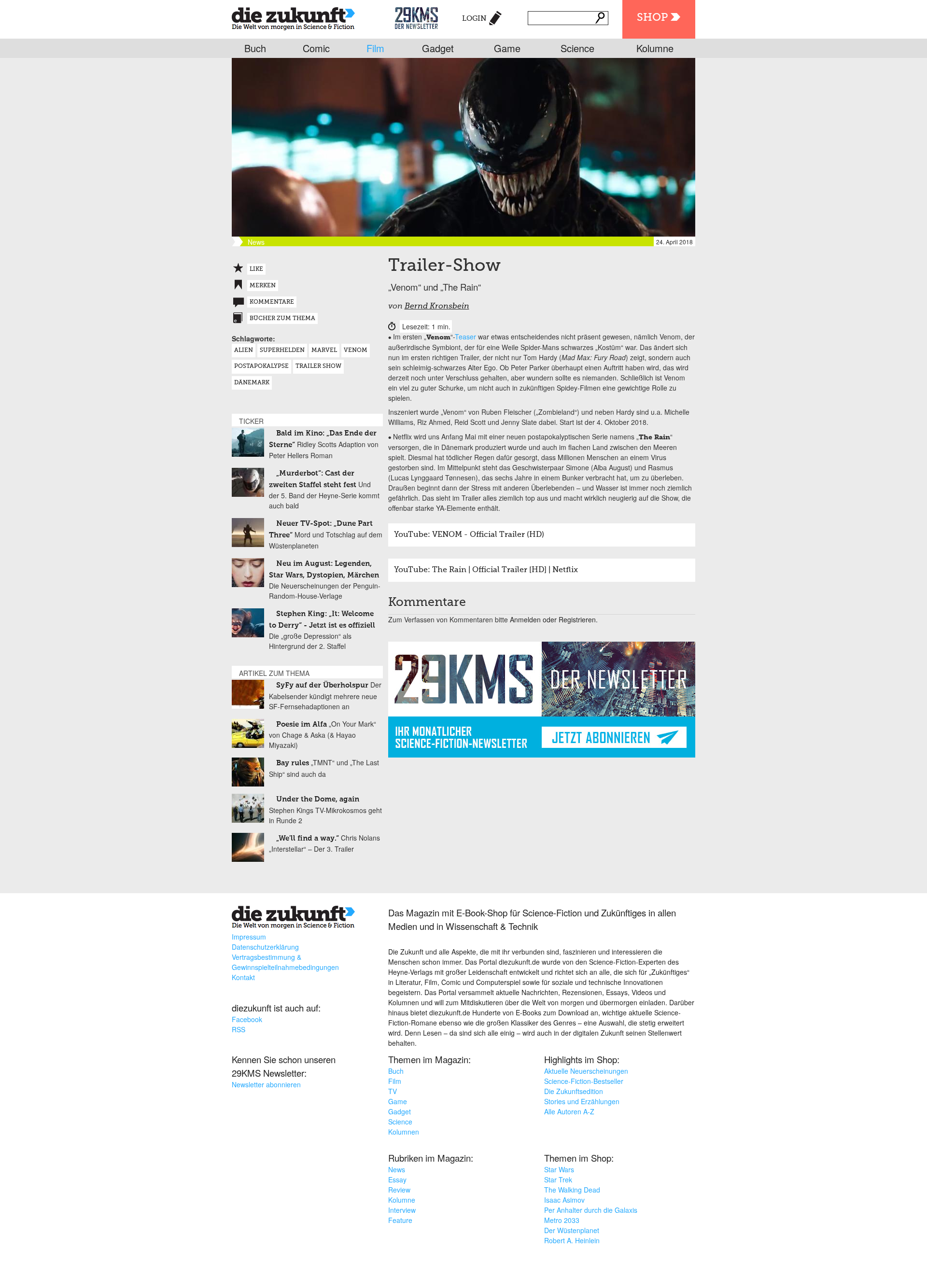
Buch (255, 48)
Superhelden (282, 350)
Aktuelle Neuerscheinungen (586, 1071)
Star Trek (558, 1179)
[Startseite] (293, 16)
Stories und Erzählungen (581, 1101)
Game (507, 48)
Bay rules (292, 763)
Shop (652, 18)
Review (399, 1189)
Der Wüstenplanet (571, 1230)
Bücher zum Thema (282, 319)
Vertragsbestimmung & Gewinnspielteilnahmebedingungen (285, 962)
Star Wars (559, 1169)
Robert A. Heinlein (572, 1240)
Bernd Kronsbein (437, 306)
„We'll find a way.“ (307, 838)
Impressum (249, 936)
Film (375, 48)
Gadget (438, 48)
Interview (402, 1210)
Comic (316, 48)
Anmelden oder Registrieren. (554, 619)
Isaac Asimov (564, 1200)
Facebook (247, 1019)
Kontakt (243, 977)
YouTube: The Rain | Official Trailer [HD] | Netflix (486, 570)
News (396, 1169)
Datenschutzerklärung (265, 947)
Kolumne (655, 48)
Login (474, 18)
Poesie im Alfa (301, 724)
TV (392, 1091)
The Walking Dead (572, 1189)
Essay (397, 1179)
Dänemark (251, 383)
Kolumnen (403, 1132)
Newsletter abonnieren (266, 1084)
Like (256, 269)
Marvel (324, 350)
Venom (355, 350)
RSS (238, 1029)
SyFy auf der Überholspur (322, 685)
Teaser (465, 336)
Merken (263, 286)
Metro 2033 (561, 1220)
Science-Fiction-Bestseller (583, 1081)
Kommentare (272, 302)
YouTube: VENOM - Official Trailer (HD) (469, 535)
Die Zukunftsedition (573, 1091)
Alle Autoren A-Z (569, 1111)
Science (577, 48)
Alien (243, 350)
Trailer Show (318, 366)
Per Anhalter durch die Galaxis (590, 1210)
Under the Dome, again (317, 799)
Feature (400, 1220)
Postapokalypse (261, 366)
